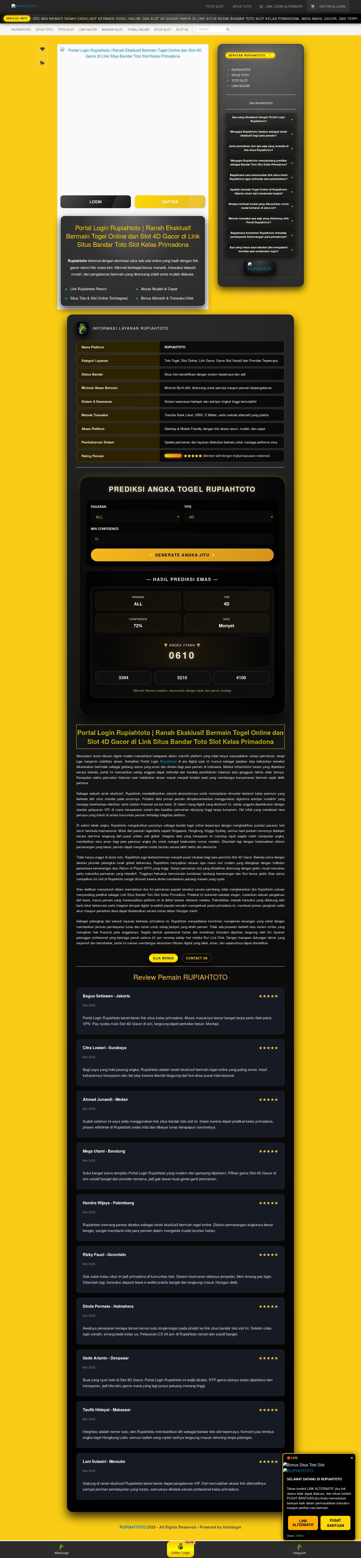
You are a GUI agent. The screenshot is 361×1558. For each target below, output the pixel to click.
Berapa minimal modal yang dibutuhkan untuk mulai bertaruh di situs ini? (259, 206)
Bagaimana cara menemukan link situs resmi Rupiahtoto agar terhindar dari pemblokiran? (259, 177)
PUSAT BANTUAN (335, 1523)
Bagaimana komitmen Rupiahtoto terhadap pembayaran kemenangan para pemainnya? (258, 235)
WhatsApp (62, 1553)
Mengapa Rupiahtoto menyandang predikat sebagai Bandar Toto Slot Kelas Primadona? (258, 162)
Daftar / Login (180, 1553)
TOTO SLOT (66, 29)
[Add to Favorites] (42, 49)
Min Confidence (105, 529)
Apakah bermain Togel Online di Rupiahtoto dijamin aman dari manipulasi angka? (258, 191)
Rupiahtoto (168, 761)
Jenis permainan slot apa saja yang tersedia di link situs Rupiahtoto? (259, 148)
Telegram (299, 1553)
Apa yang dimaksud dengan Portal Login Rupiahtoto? (258, 119)
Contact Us (197, 958)
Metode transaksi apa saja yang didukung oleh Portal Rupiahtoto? (259, 220)
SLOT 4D (182, 29)
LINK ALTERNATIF (303, 1522)
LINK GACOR (88, 29)
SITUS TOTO (44, 29)
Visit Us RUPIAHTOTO (261, 296)
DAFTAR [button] (170, 201)
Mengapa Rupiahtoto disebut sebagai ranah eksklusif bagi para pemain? (258, 134)
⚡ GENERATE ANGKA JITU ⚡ (182, 555)
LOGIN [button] (96, 201)
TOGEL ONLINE (138, 29)
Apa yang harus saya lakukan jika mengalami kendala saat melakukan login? (259, 249)
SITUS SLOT (162, 29)
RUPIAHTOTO (21, 29)
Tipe (188, 506)
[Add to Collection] (42, 63)
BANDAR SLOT (112, 29)
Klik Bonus (163, 958)
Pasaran (98, 506)
